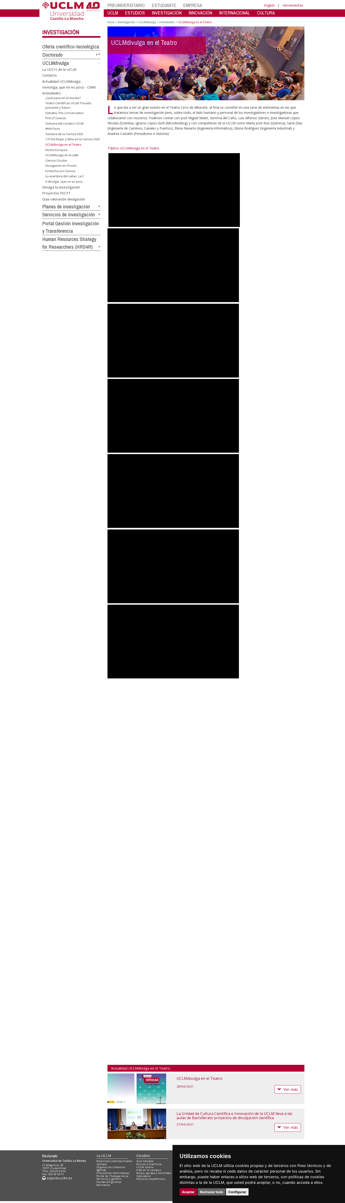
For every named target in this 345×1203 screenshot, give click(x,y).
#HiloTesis (52, 128)
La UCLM (103, 1155)
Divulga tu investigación (61, 187)
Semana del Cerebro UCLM (64, 123)
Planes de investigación (66, 206)
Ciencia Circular (56, 160)
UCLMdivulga (55, 63)
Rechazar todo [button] (211, 1192)
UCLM (112, 13)
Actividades (51, 93)
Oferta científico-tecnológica (70, 46)
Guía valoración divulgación (63, 198)
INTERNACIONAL (234, 13)
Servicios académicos (150, 1179)
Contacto (49, 75)
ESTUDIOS (135, 13)
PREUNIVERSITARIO (126, 5)
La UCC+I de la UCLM (59, 69)
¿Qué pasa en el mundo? (63, 98)
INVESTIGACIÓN (167, 13)
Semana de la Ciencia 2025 (64, 134)
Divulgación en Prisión (61, 165)
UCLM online (144, 1167)
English (269, 5)
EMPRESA (192, 5)
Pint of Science (55, 118)
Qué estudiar (145, 1161)
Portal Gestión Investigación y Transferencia (70, 227)
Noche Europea (56, 150)
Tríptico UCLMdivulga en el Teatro (133, 148)
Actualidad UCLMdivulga (61, 81)
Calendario (143, 1176)
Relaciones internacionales (114, 1161)
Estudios (143, 1155)
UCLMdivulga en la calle (62, 155)
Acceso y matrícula (148, 1164)
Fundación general (108, 1182)
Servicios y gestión (108, 1179)
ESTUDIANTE (164, 5)
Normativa (103, 1185)
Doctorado (52, 54)
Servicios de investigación (68, 214)
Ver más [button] (291, 1089)
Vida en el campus (148, 1170)
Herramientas (293, 5)
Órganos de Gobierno (110, 1167)
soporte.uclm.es (59, 1178)
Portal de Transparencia (112, 1176)
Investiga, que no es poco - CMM (69, 87)
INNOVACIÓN (200, 13)
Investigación (60, 32)
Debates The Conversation (64, 113)
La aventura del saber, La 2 (64, 176)
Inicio (111, 22)
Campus (101, 1164)
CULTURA (266, 13)
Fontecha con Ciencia (60, 171)
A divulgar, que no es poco (64, 181)
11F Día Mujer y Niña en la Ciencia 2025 (72, 139)
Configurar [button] (237, 1192)
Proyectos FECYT (56, 193)
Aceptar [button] (188, 1192)
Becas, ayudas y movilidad (153, 1173)
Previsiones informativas (112, 1173)
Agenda (101, 1170)
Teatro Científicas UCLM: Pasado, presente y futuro (68, 105)
